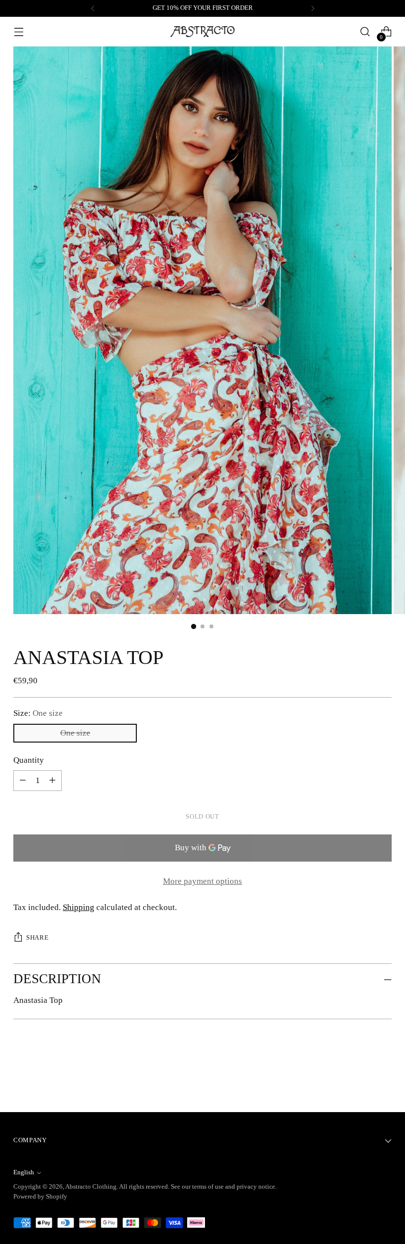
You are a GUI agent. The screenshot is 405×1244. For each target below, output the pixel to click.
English (23, 1172)
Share (37, 937)
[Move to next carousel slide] (383, 1078)
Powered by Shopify (40, 1196)
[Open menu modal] (18, 32)
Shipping (78, 907)
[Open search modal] (365, 32)
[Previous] (93, 8)
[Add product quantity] (23, 780)
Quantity (28, 760)
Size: (38, 713)
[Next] (313, 8)
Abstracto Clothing (91, 1186)
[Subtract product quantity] (52, 780)
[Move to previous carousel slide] (360, 1078)
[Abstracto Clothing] (202, 32)
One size (75, 733)
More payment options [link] (202, 881)
